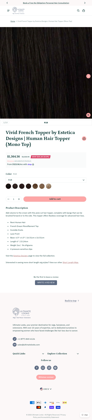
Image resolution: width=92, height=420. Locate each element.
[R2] (15, 186)
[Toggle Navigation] (8, 10)
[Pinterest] (55, 368)
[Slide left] (7, 2)
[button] (78, 10)
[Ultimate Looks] (18, 10)
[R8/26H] (35, 186)
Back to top (70, 300)
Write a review (46, 283)
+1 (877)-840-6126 (26, 339)
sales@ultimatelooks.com (28, 344)
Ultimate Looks (37, 415)
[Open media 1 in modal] (46, 73)
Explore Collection (57, 353)
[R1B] (8, 186)
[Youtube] (43, 368)
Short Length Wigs (70, 262)
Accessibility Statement (50, 417)
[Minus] (8, 199)
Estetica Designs (20, 256)
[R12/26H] (42, 186)
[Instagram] (49, 368)
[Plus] (19, 199)
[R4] (21, 186)
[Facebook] (36, 368)
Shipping (10, 161)
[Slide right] (84, 2)
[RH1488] (48, 186)
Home (13, 21)
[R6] (28, 186)
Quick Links (19, 353)
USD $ (46, 389)
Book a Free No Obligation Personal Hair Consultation (46, 3)
